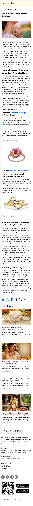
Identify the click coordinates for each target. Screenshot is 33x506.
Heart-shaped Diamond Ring (18, 219)
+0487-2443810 (5, 467)
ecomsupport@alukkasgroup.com (10, 458)
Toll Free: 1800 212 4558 (7, 468)
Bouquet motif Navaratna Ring (18, 170)
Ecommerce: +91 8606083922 (9, 470)
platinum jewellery (19, 290)
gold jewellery (6, 290)
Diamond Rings (18, 112)
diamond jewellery (20, 55)
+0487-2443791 (5, 465)
